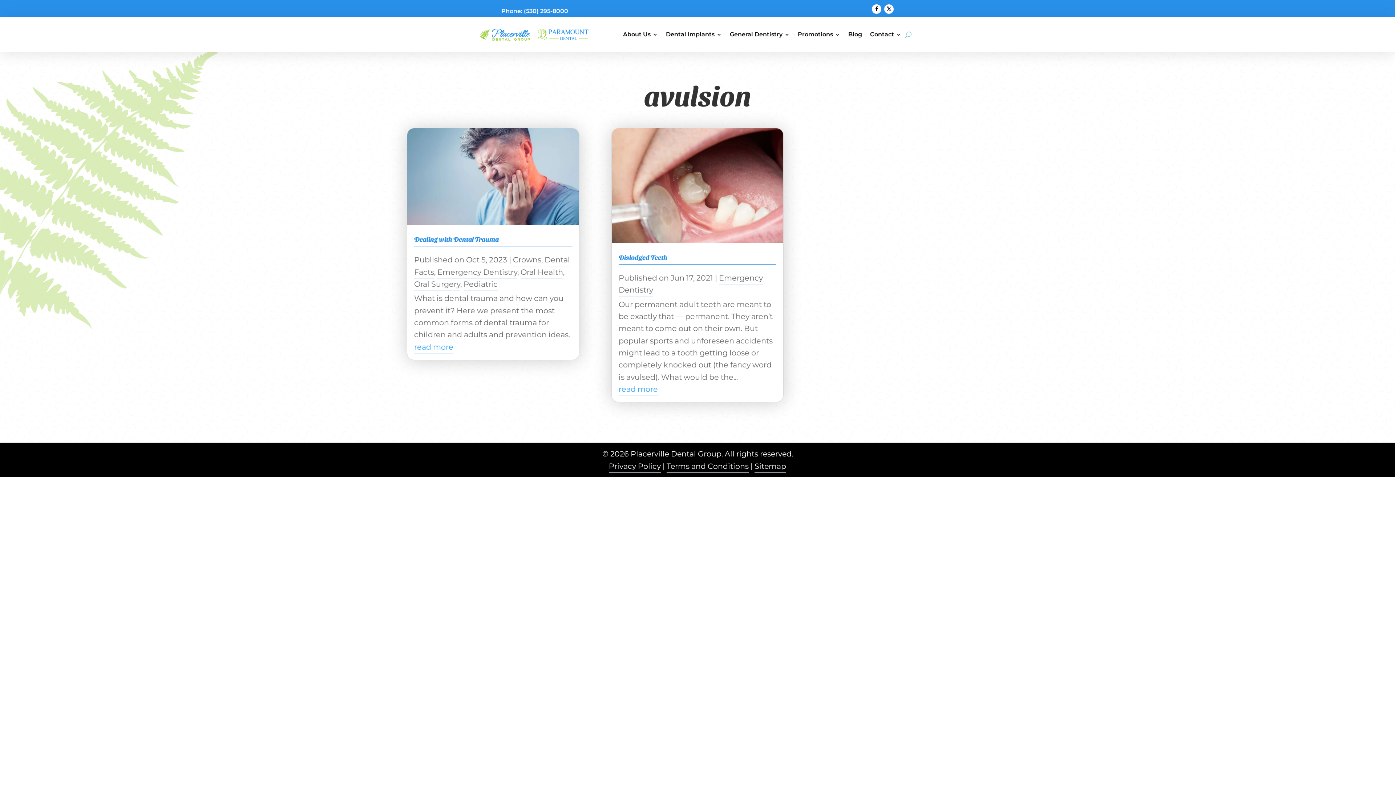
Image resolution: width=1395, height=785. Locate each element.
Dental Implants (690, 34)
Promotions (815, 34)
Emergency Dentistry (477, 272)
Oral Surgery (437, 284)
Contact (882, 34)
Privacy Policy (635, 466)
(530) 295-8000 (546, 11)
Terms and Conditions (708, 466)
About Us (637, 34)
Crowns (527, 259)
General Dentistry (756, 34)
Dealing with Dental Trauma (456, 239)
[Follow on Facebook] (876, 9)
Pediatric (481, 284)
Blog (855, 34)
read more (433, 346)
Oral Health (542, 272)
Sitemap (770, 466)
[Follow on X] (889, 9)
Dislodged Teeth (643, 257)
